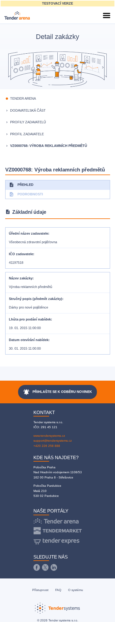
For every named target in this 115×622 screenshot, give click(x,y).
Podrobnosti (26, 194)
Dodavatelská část (28, 110)
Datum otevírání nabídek (28, 340)
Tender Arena (23, 98)
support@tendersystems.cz (52, 440)
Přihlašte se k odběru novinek (57, 392)
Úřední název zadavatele (28, 233)
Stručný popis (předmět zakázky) (35, 299)
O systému (75, 590)
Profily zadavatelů (28, 122)
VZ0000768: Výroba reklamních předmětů (48, 146)
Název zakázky (21, 278)
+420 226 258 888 (46, 445)
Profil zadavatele (27, 134)
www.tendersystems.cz (49, 435)
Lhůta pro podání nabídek (30, 319)
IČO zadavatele (21, 254)
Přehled (21, 184)
